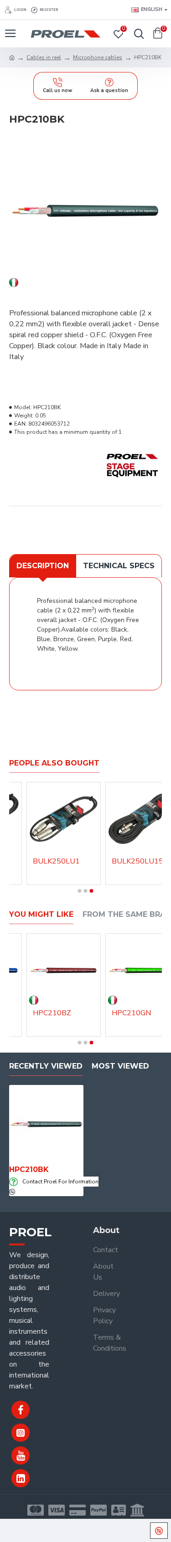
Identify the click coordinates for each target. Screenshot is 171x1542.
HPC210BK (29, 1169)
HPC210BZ (52, 1013)
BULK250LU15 (137, 861)
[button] (80, 891)
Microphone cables (97, 57)
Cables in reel (43, 57)
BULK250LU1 (56, 861)
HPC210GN (131, 1013)
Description (42, 565)
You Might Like (41, 914)
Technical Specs (119, 565)
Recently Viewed (46, 1066)
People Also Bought (54, 763)
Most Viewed (120, 1066)
